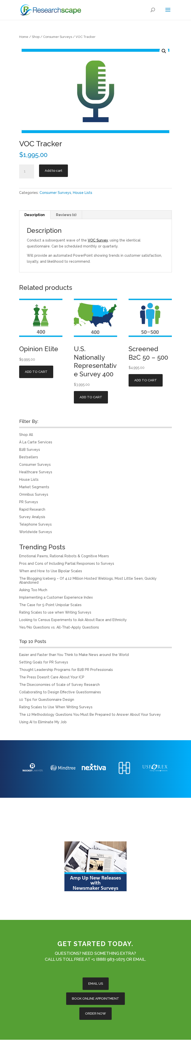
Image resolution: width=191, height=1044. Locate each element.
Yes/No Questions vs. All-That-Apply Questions (59, 627)
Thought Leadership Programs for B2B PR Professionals (66, 670)
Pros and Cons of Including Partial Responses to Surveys (66, 563)
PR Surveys (28, 502)
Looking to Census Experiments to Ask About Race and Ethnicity (73, 620)
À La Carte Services (35, 442)
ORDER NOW (95, 1013)
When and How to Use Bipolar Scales (50, 571)
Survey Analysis (32, 517)
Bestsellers (28, 457)
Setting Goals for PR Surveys (43, 662)
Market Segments (34, 487)
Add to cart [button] (36, 372)
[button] (163, 51)
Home (23, 37)
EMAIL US (95, 983)
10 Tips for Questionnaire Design (46, 700)
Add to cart (53, 170)
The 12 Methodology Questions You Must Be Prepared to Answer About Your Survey (90, 715)
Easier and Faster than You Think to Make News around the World (74, 655)
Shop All (26, 435)
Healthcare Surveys (35, 472)
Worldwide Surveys (35, 532)
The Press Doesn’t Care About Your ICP (51, 677)
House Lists (82, 193)
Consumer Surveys (57, 37)
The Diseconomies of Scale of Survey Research (59, 685)
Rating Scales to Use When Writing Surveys (56, 707)
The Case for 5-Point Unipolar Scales (50, 605)
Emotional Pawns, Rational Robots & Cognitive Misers (64, 556)
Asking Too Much (33, 590)
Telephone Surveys (35, 524)
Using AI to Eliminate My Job (43, 722)
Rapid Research (32, 509)
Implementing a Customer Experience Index (56, 597)
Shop (36, 37)
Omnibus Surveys (33, 494)
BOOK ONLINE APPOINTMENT (95, 998)
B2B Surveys (29, 450)
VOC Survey (98, 240)
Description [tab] (34, 215)
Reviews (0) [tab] (66, 215)
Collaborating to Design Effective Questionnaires (60, 692)
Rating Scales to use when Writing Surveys (55, 612)
